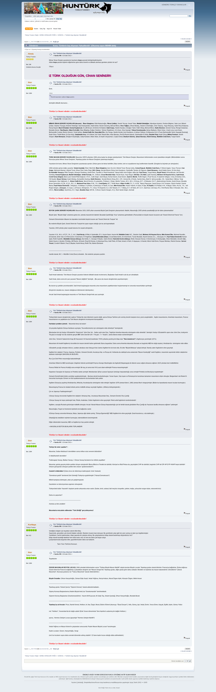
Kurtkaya (32, 525)
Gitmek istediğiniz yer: (177, 661)
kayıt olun (50, 16)
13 (44, 41)
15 (47, 41)
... (30, 41)
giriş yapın (40, 16)
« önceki (183, 39)
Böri (30, 82)
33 (51, 41)
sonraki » (189, 39)
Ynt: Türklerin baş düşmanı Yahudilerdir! (67, 53)
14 (45, 41)
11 (40, 41)
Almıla (31, 54)
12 (42, 41)
